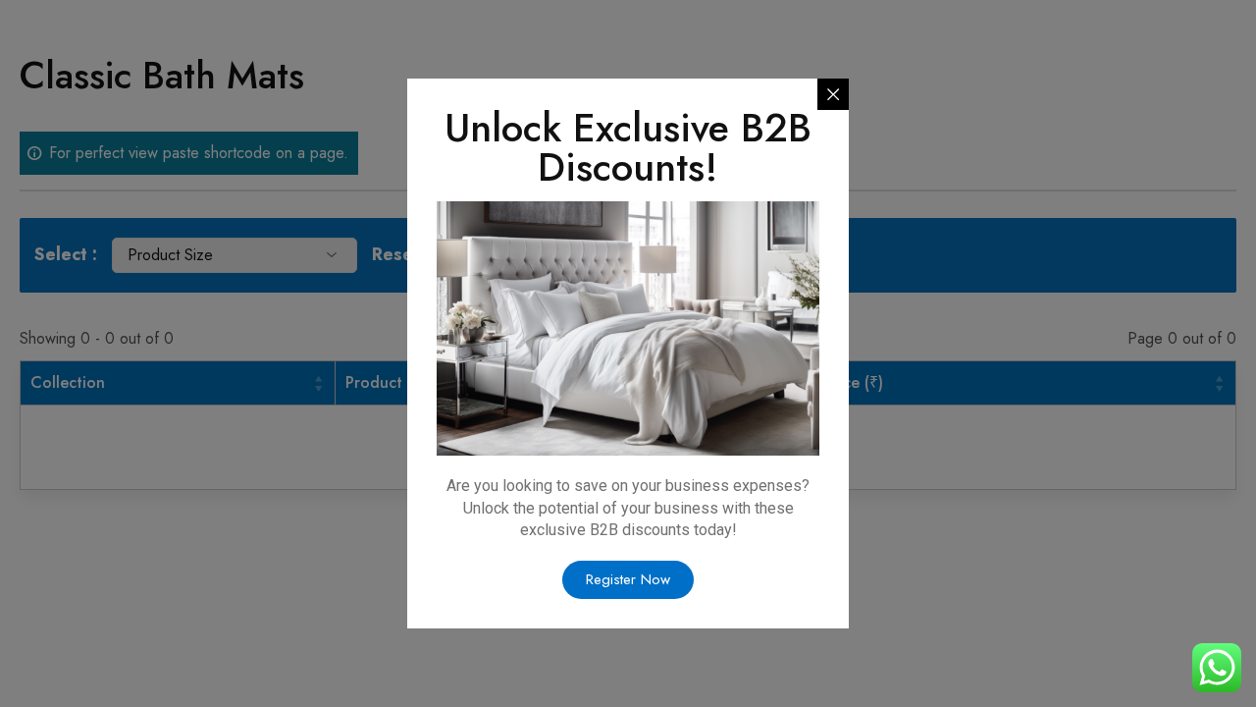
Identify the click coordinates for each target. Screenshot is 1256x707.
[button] (628, 580)
